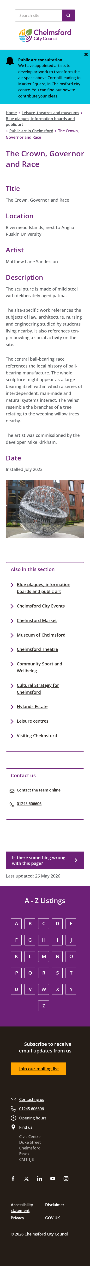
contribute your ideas (37, 96)
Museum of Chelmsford (41, 635)
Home (11, 112)
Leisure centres (32, 721)
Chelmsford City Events (41, 606)
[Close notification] (86, 54)
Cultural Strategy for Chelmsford (38, 688)
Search (68, 15)
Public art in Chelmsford (31, 130)
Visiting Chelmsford (37, 735)
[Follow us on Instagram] (66, 1179)
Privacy (17, 1217)
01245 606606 (29, 803)
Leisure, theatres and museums (50, 112)
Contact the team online (38, 790)
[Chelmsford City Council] (45, 35)
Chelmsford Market (37, 620)
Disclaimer (54, 1204)
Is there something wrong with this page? (38, 860)
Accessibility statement (22, 1207)
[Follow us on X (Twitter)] (26, 1179)
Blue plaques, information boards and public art (40, 121)
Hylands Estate (32, 706)
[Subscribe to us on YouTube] (52, 1179)
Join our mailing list (39, 1069)
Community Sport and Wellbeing (39, 667)
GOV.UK (52, 1217)
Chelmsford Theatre (37, 649)
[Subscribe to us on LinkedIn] (39, 1179)
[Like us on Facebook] (13, 1179)
